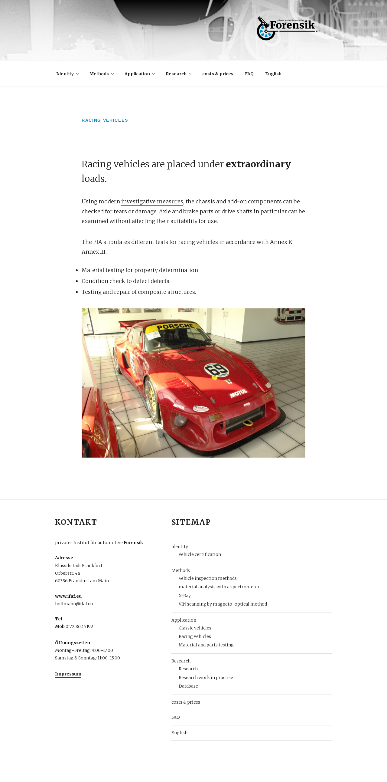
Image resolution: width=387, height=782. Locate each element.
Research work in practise (206, 677)
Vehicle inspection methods (208, 578)
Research (176, 74)
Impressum (68, 674)
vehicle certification (200, 554)
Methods (99, 74)
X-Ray (185, 595)
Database (188, 686)
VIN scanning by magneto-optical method (223, 604)
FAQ (249, 74)
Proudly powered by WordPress (87, 768)
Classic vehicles (195, 628)
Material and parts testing (206, 645)
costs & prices (217, 74)
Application (137, 74)
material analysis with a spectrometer (219, 587)
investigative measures (152, 201)
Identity (65, 74)
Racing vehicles (195, 636)
